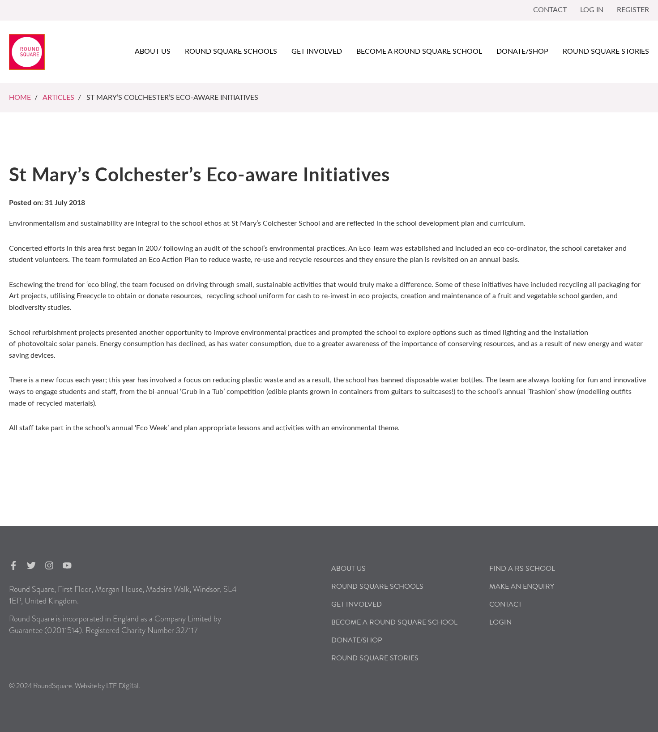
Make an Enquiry (521, 586)
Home (20, 97)
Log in (591, 9)
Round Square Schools (231, 51)
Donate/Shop (522, 51)
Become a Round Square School (419, 51)
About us (153, 51)
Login (500, 622)
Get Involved (316, 51)
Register (633, 9)
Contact (550, 9)
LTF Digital (122, 685)
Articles (58, 97)
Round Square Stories (606, 51)
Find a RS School (522, 568)
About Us (348, 568)
